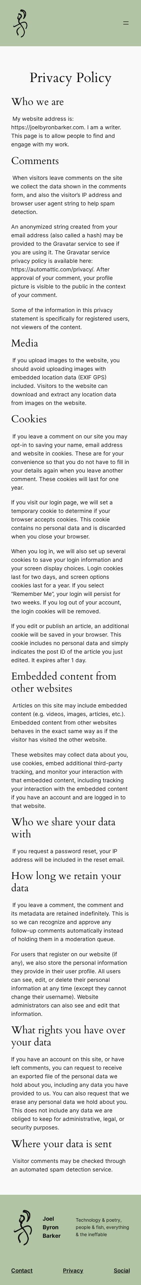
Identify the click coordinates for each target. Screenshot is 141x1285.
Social (122, 1270)
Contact (21, 1270)
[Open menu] (126, 23)
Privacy (73, 1270)
